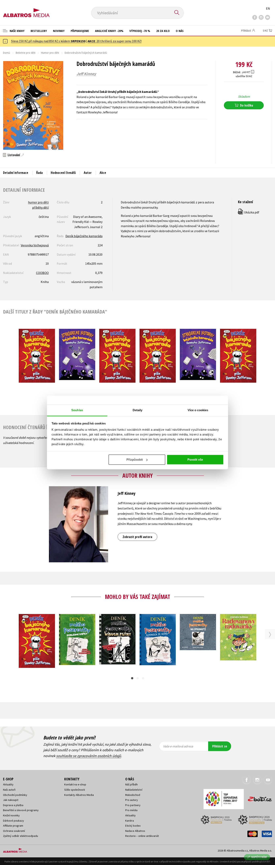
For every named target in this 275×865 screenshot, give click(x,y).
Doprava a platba (13, 805)
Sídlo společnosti (74, 789)
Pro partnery (133, 805)
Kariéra (129, 820)
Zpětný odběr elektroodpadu (20, 836)
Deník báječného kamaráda (83, 236)
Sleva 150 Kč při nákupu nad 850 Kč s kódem (48, 41)
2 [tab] (137, 678)
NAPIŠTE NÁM (259, 857)
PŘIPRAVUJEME (80, 31)
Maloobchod (132, 795)
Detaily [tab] (138, 410)
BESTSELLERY (39, 31)
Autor (88, 172)
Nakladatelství (133, 789)
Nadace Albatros (135, 831)
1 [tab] (132, 678)
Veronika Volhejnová (35, 245)
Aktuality (8, 784)
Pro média (131, 810)
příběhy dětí (40, 207)
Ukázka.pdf (248, 212)
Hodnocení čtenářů (63, 172)
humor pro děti (38, 202)
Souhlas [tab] (77, 410)
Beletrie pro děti (25, 52)
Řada (39, 172)
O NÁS (180, 31)
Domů (6, 52)
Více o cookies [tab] (198, 410)
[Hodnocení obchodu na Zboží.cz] (258, 798)
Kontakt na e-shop (75, 784)
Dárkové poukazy (13, 820)
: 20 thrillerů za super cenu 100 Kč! (115, 41)
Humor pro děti (50, 52)
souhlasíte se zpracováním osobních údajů (88, 755)
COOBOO (42, 273)
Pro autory (131, 800)
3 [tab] (143, 678)
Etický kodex (133, 825)
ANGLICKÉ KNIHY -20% (109, 31)
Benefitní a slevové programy (21, 810)
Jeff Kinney (86, 74)
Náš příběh (131, 784)
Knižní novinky (11, 815)
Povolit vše (195, 459)
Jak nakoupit (10, 800)
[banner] (26, 9)
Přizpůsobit (134, 459)
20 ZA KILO (163, 31)
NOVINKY (59, 31)
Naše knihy (17, 31)
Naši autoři (9, 789)
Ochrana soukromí (14, 831)
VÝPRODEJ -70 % (139, 31)
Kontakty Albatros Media (79, 795)
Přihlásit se (219, 746)
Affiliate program (13, 825)
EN (268, 8)
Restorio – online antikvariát (142, 836)
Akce (103, 172)
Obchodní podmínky (15, 795)
